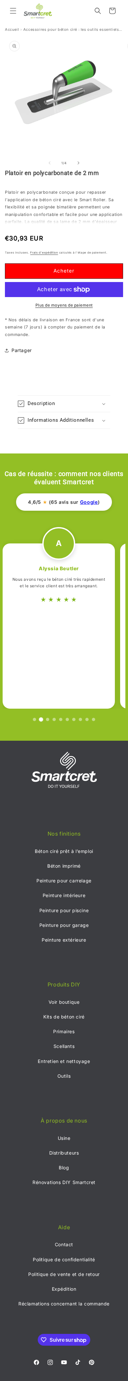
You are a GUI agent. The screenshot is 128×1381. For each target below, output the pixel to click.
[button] (13, 11)
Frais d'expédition (44, 252)
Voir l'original (87, 581)
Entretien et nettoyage (64, 1061)
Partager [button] (21, 350)
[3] (48, 719)
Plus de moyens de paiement (64, 305)
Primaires (64, 1031)
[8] (80, 719)
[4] (54, 719)
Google (89, 502)
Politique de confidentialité (64, 1259)
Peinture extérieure (64, 940)
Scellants (64, 1046)
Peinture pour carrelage (64, 880)
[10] (93, 719)
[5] (60, 719)
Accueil (12, 29)
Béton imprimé (64, 866)
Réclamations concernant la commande (64, 1303)
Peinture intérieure (64, 895)
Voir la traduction (41, 581)
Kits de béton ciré (64, 1016)
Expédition (64, 1289)
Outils (64, 1076)
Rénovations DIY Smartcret (64, 1182)
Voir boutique (64, 1002)
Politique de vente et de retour (64, 1274)
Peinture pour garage (64, 925)
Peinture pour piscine (64, 910)
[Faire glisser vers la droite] (78, 163)
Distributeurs (64, 1153)
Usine (64, 1138)
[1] (34, 719)
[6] (67, 719)
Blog (64, 1167)
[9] (87, 719)
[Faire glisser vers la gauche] (49, 163)
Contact (64, 1244)
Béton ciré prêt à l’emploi (64, 851)
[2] (41, 719)
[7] (73, 719)
